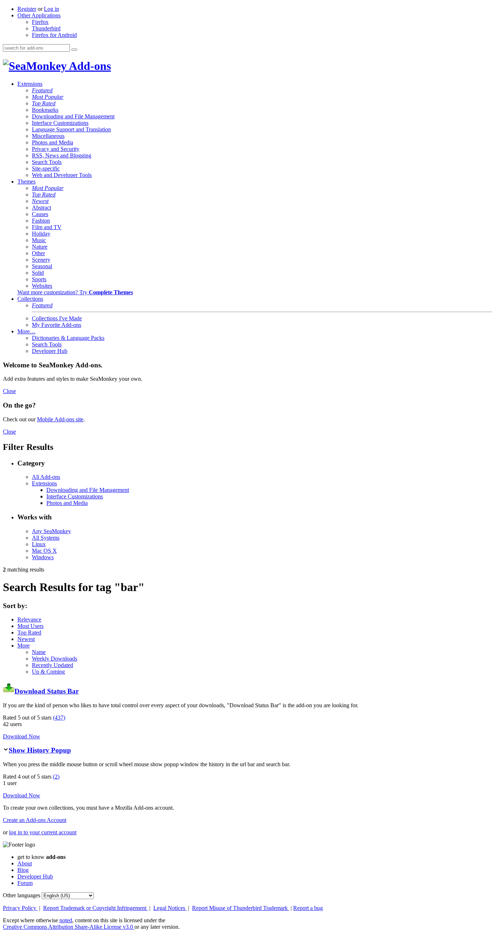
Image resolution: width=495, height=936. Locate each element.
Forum (25, 883)
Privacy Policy (20, 908)
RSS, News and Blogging (61, 155)
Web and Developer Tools (62, 175)
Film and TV (47, 227)
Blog (23, 870)
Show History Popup (40, 750)
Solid (38, 273)
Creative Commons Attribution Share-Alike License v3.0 (68, 927)
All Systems (45, 538)
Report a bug (308, 908)
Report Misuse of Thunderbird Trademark (240, 908)
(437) (59, 717)
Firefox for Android (54, 35)
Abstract (41, 208)
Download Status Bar (46, 691)
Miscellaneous (48, 136)
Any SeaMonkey (51, 531)
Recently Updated (52, 665)
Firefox (40, 22)
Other (38, 253)
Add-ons (89, 65)
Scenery (41, 260)
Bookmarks (45, 110)
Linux (39, 544)
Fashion (41, 221)
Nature (39, 247)
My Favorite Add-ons (56, 325)
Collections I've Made (57, 318)
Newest (40, 201)
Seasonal (42, 266)
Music (39, 240)
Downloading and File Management (73, 116)
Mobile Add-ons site (60, 419)
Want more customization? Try (75, 292)
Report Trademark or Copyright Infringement (95, 908)
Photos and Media (52, 142)
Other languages (21, 895)
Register (26, 9)
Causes (40, 214)
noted (65, 920)
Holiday (41, 234)
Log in (51, 9)
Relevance (29, 619)
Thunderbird (46, 28)
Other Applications (39, 15)
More (23, 645)
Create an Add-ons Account (34, 820)
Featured (42, 90)
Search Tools (47, 162)
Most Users (30, 626)
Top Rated (43, 103)
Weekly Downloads (54, 658)
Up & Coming (48, 672)
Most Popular (47, 97)
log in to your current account (42, 832)
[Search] (74, 50)
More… (26, 331)
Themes (26, 181)
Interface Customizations (60, 123)
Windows (43, 557)
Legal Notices (170, 908)
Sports (39, 279)
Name (39, 652)
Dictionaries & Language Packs (68, 338)
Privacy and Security (55, 149)
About (24, 863)
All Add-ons (46, 477)
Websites (42, 286)
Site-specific (46, 168)
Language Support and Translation (71, 129)
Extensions (29, 84)
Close (9, 391)
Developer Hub (49, 351)
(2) (56, 776)
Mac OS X (44, 551)
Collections (30, 299)
